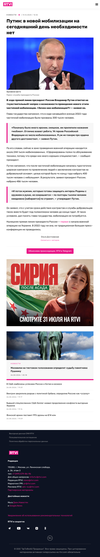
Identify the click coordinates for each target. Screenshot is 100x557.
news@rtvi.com (31, 480)
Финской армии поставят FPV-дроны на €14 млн (31, 415)
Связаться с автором (50, 240)
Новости (12, 15)
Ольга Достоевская (50, 237)
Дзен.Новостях (20, 502)
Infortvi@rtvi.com (38, 477)
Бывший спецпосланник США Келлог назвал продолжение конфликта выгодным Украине (47, 404)
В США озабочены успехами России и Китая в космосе (34, 384)
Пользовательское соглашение (23, 437)
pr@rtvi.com (29, 483)
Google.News (16, 505)
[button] (97, 4)
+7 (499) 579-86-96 (21, 473)
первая (64, 221)
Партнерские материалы (20, 490)
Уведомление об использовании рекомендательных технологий (40, 515)
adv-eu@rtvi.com (30, 487)
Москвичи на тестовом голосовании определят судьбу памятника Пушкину (49, 369)
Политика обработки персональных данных (28, 441)
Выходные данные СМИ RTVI (21, 433)
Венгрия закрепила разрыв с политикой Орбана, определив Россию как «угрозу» (48, 393)
